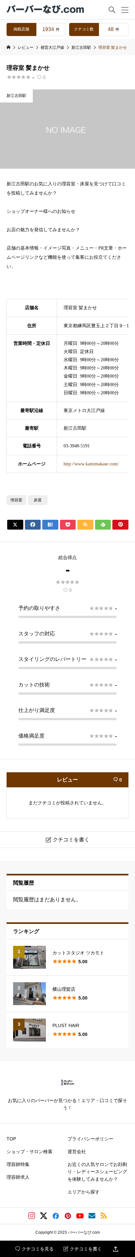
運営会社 (77, 1151)
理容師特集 (18, 1164)
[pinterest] (67, 1215)
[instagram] (31, 1215)
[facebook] (55, 1215)
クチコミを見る (34, 1249)
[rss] (103, 1215)
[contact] (91, 1215)
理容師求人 (18, 1177)
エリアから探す (84, 1191)
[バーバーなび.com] (46, 10)
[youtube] (80, 1215)
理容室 (16, 500)
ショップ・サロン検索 (29, 1151)
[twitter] (43, 1215)
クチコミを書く (83, 1249)
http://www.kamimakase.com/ (91, 463)
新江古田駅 (16, 95)
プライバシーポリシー (90, 1138)
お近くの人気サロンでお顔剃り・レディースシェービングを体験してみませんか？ (97, 1172)
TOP (11, 1138)
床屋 (38, 500)
